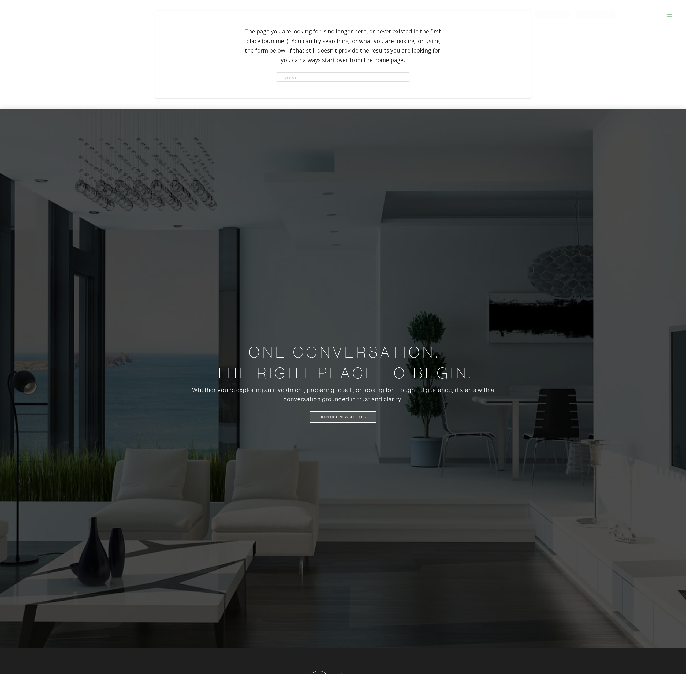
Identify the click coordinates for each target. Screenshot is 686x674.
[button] (669, 14)
